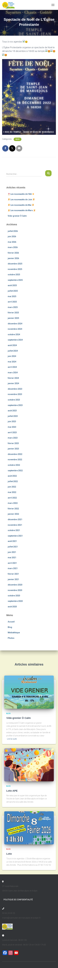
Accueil (11, 622)
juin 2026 (12, 236)
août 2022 (12, 476)
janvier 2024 (13, 383)
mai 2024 (12, 362)
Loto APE (12, 790)
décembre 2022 (15, 454)
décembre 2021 (15, 519)
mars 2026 (13, 247)
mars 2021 (13, 568)
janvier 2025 (13, 318)
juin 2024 (12, 356)
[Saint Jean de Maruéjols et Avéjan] (9, 4)
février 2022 (13, 508)
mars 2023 (13, 438)
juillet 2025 (13, 291)
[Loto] (29, 828)
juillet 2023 (13, 416)
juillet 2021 (13, 547)
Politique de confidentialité (18, 899)
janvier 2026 (13, 258)
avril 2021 (12, 563)
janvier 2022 (13, 514)
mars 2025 (13, 307)
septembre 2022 (15, 470)
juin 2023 (12, 421)
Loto (9, 853)
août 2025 (12, 285)
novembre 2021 (15, 525)
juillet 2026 (13, 231)
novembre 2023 (15, 394)
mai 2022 (12, 492)
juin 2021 (12, 552)
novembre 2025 (15, 269)
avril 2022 (12, 498)
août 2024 (12, 345)
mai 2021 (12, 557)
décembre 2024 (15, 323)
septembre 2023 (15, 405)
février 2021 (13, 574)
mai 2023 (12, 427)
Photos (11, 638)
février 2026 (13, 253)
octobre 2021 (14, 530)
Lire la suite (12, 739)
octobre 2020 (14, 595)
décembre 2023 (15, 389)
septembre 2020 (15, 601)
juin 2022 (12, 487)
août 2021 (12, 541)
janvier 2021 (13, 579)
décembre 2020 (15, 585)
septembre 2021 (15, 536)
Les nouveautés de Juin (21, 199)
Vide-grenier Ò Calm (17, 216)
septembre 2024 (15, 340)
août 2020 (12, 606)
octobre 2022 (14, 465)
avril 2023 (12, 432)
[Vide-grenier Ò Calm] (29, 692)
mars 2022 (13, 503)
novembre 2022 (15, 459)
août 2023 (12, 410)
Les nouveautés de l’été (21, 194)
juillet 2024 (13, 351)
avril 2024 (12, 367)
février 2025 (13, 312)
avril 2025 (12, 302)
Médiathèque (14, 632)
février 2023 (13, 443)
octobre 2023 (14, 400)
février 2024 (13, 378)
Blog (17, 139)
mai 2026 (12, 242)
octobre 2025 (14, 274)
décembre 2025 (15, 264)
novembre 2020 (15, 590)
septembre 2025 (15, 280)
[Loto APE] (29, 765)
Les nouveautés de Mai (21, 205)
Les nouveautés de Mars (21, 210)
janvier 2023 (13, 449)
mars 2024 (13, 372)
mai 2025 (12, 296)
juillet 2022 (13, 481)
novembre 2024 (15, 329)
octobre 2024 (14, 334)
